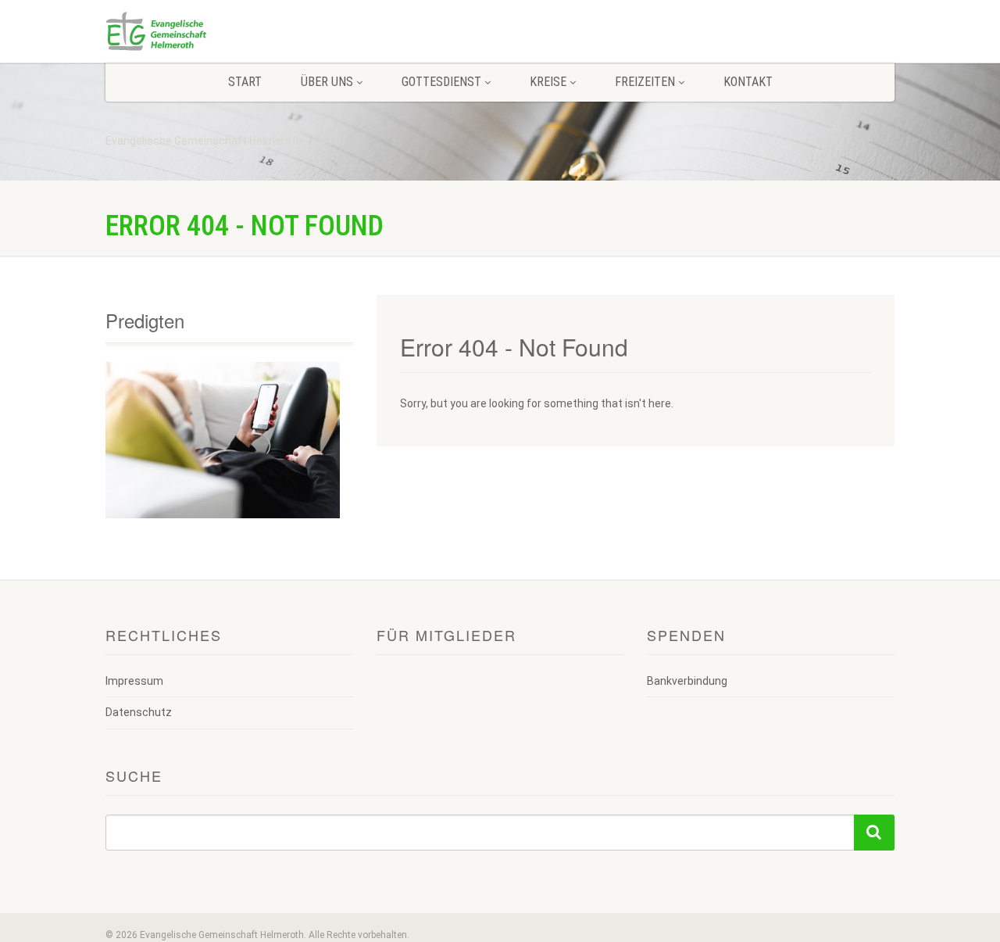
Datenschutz (138, 712)
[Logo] (229, 31)
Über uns (327, 81)
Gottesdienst (441, 81)
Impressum (134, 681)
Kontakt (748, 81)
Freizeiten (645, 81)
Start (245, 81)
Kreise (548, 81)
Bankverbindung (687, 681)
